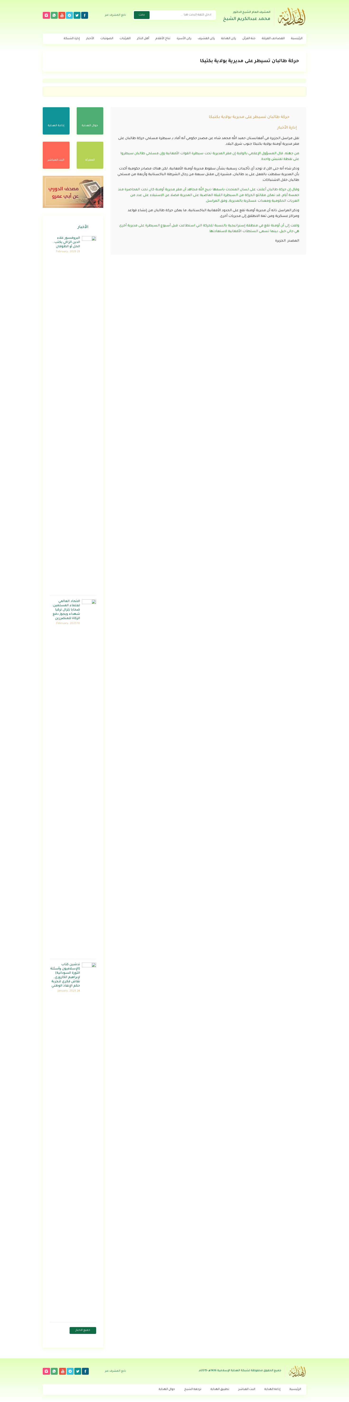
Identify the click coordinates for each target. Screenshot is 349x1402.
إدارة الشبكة (72, 38)
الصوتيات (106, 38)
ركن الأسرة (184, 38)
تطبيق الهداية (220, 1389)
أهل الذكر (143, 38)
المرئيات (125, 38)
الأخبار (90, 38)
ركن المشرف (206, 38)
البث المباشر (246, 1389)
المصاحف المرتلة (273, 38)
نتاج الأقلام (163, 38)
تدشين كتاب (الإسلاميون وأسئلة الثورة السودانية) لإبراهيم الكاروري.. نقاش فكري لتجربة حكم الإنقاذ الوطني (65, 975)
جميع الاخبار (82, 1330)
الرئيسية (296, 38)
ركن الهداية (228, 38)
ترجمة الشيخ (192, 1389)
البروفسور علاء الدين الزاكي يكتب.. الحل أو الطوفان (66, 242)
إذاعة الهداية (272, 1389)
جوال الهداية (167, 1389)
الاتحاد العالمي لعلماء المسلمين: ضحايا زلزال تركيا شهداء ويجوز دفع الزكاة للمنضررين (66, 610)
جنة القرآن (248, 38)
